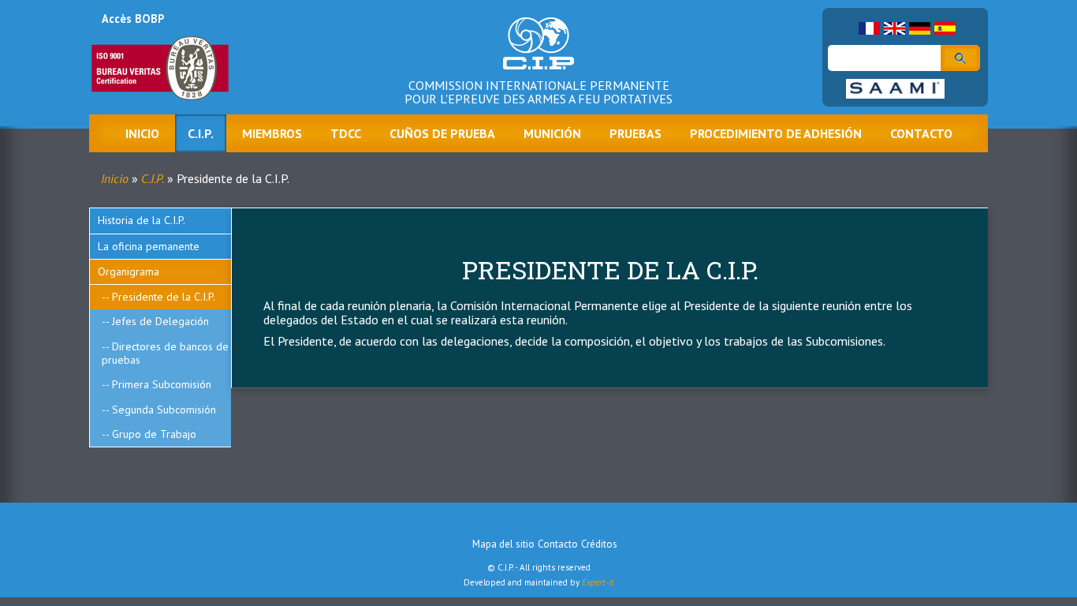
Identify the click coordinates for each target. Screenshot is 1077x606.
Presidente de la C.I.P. (163, 297)
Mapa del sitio (503, 544)
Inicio (142, 133)
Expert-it (598, 582)
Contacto (921, 133)
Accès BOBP (133, 18)
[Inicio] (538, 55)
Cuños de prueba (442, 133)
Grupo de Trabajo (154, 434)
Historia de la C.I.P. (141, 220)
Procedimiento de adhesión (776, 133)
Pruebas (635, 133)
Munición (552, 133)
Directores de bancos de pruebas (165, 353)
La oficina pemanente (148, 246)
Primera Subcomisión (161, 384)
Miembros (272, 133)
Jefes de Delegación (160, 321)
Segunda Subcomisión (164, 409)
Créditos (599, 544)
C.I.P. (201, 133)
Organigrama (128, 271)
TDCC (345, 133)
